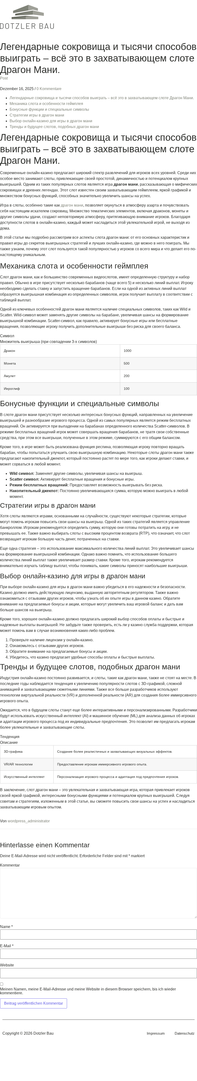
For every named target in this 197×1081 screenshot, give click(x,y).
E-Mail (6, 946)
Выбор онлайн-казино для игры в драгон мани (51, 121)
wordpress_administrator (29, 821)
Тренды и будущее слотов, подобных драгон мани (54, 127)
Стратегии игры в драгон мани (37, 115)
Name (6, 927)
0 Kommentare (49, 89)
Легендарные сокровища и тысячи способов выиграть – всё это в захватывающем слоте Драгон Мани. (102, 98)
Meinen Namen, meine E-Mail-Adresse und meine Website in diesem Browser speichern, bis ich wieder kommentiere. (88, 991)
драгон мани (72, 205)
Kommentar (10, 865)
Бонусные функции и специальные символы (49, 109)
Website (7, 965)
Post (4, 78)
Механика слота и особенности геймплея (46, 104)
